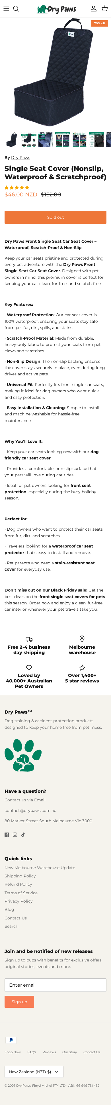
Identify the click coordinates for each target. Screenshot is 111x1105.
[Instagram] (15, 835)
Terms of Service (21, 892)
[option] (55, 73)
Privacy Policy (19, 901)
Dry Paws (20, 157)
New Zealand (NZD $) (30, 1071)
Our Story (69, 1052)
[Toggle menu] (6, 8)
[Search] (19, 8)
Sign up (19, 1001)
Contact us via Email (25, 800)
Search (11, 926)
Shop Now (13, 1052)
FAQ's (31, 1052)
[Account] (92, 8)
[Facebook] (7, 835)
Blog (9, 909)
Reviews (49, 1052)
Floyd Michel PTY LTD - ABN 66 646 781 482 (65, 1086)
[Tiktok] (23, 835)
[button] (17, 187)
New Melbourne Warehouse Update (40, 867)
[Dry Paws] (55, 8)
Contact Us (16, 918)
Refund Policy (18, 884)
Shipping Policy (20, 876)
